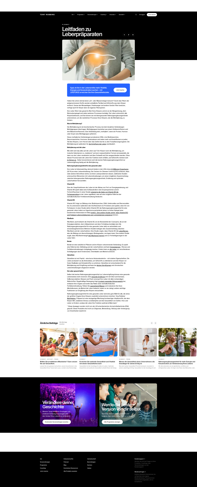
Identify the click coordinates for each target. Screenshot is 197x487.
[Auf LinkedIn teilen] (133, 35)
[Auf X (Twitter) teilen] (124, 35)
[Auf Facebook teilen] (129, 35)
